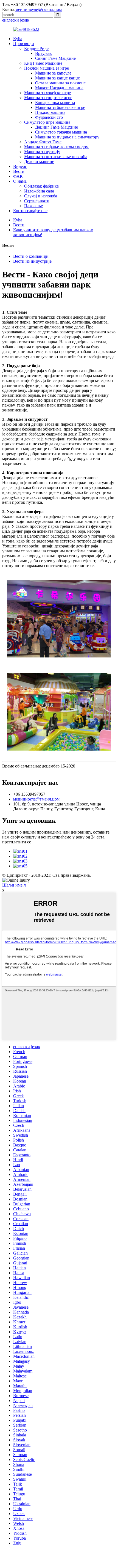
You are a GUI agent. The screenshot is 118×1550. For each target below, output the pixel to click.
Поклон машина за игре (46, 68)
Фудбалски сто (49, 117)
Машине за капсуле (53, 73)
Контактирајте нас (30, 210)
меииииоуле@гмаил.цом (38, 9)
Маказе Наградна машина (59, 87)
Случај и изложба (40, 196)
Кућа (17, 38)
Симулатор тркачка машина (61, 132)
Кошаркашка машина (55, 102)
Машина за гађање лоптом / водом (56, 146)
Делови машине (39, 161)
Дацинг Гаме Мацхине (56, 127)
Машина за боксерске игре (60, 107)
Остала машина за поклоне (60, 83)
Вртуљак (43, 53)
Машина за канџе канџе (57, 78)
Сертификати (36, 200)
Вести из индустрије (32, 261)
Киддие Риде (36, 48)
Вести (18, 171)
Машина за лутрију (42, 151)
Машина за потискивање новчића (55, 156)
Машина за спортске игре (48, 97)
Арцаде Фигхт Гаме (42, 142)
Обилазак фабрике (41, 186)
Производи (23, 43)
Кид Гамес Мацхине (43, 63)
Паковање (33, 205)
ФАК (18, 176)
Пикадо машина (50, 112)
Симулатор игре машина (47, 122)
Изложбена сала (39, 191)
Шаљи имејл (14, 885)
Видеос (20, 166)
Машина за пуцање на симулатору (67, 137)
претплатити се (16, 842)
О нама (20, 181)
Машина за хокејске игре (47, 92)
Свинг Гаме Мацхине (55, 58)
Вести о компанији (31, 256)
